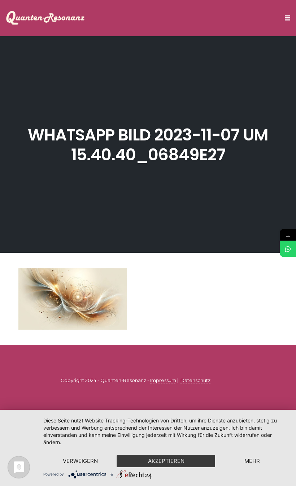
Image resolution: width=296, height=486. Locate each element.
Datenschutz (195, 380)
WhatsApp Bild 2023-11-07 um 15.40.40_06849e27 (148, 144)
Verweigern (80, 460)
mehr (252, 460)
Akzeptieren (166, 460)
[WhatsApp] (288, 249)
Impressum (163, 380)
